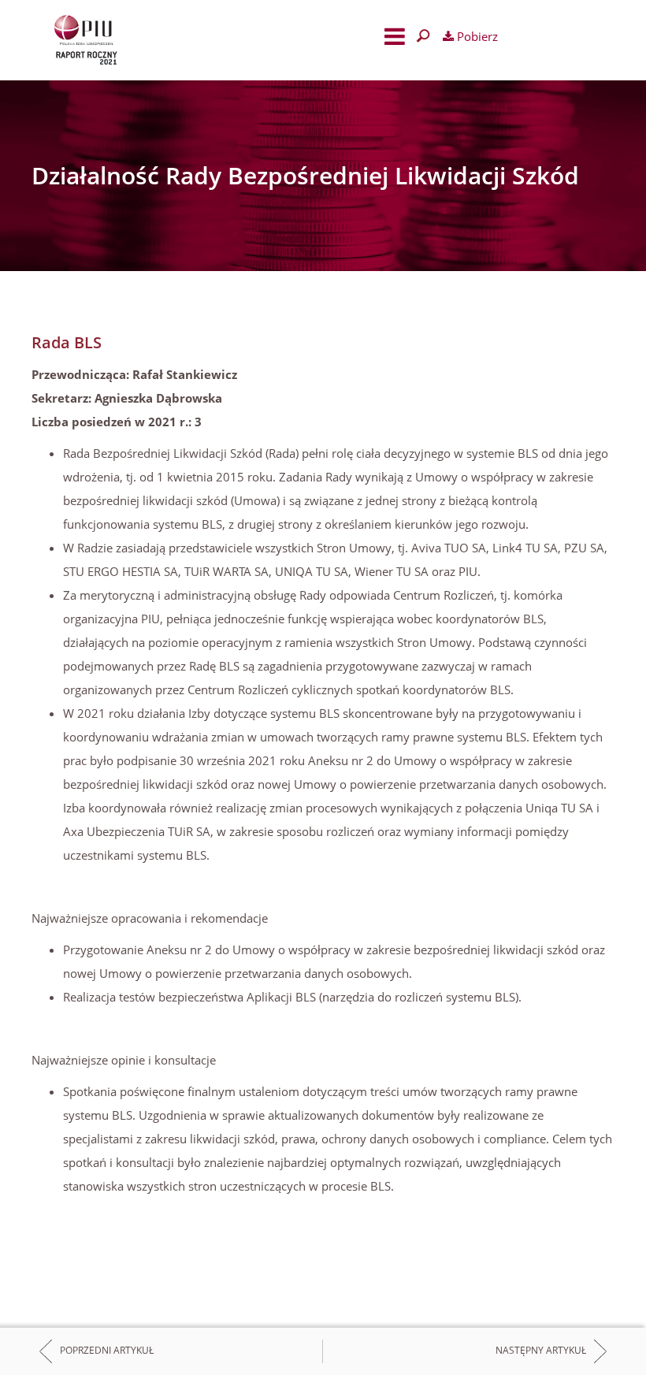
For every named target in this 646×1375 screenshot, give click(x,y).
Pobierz (476, 36)
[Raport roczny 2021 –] (157, 40)
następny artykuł (541, 1351)
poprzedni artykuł (107, 1351)
